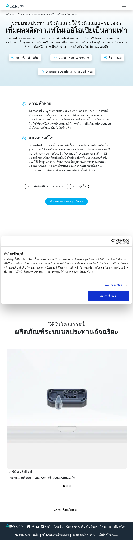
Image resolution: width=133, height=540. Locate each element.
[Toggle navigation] (123, 6)
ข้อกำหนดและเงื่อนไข (27, 535)
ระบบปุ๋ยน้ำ (79, 186)
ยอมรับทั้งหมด (108, 296)
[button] (63, 486)
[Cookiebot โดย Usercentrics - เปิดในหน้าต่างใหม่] (114, 241)
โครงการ (23, 14)
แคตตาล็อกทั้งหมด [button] (65, 509)
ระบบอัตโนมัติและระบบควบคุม (46, 186)
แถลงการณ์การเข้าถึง (83, 535)
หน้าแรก (10, 14)
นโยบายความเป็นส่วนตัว (55, 535)
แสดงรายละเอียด (112, 285)
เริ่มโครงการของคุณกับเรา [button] (66, 201)
